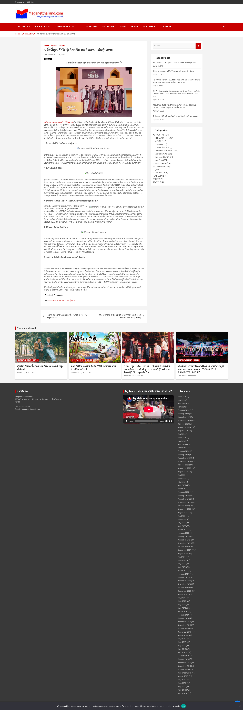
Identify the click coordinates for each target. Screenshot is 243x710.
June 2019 (182, 642)
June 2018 (182, 683)
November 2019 (184, 625)
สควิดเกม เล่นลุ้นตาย (67, 300)
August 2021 (183, 553)
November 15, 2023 (78, 373)
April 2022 (182, 526)
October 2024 (183, 424)
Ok (183, 706)
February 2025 (183, 410)
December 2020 (184, 581)
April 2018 (182, 690)
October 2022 (183, 506)
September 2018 (184, 673)
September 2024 (184, 427)
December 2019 (184, 622)
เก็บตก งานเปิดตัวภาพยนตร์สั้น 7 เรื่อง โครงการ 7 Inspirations (67, 316)
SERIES (62, 45)
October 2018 (183, 669)
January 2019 (183, 659)
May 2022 (182, 523)
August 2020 (183, 594)
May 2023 (182, 482)
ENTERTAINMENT (63, 27)
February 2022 (183, 533)
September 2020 (184, 591)
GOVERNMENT (150, 27)
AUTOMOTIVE (24, 27)
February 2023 (183, 492)
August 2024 (183, 431)
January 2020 (183, 618)
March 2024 (182, 448)
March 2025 (182, 407)
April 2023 (182, 485)
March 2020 (182, 611)
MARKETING (91, 27)
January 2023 (183, 495)
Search (198, 46)
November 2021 (184, 543)
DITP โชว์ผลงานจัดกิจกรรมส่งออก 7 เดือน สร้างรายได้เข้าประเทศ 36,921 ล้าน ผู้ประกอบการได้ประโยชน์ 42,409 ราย (176, 94)
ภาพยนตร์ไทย (161, 154)
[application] (148, 409)
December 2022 (184, 499)
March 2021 (182, 570)
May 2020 (182, 605)
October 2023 (183, 465)
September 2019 (184, 632)
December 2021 (184, 540)
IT (79, 27)
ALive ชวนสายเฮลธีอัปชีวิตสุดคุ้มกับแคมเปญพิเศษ (173, 71)
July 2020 (181, 598)
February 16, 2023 (131, 376)
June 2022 (182, 519)
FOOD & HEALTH (42, 27)
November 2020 (184, 584)
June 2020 (182, 601)
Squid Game (53, 300)
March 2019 (182, 652)
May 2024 (182, 441)
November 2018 (184, 666)
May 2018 (182, 686)
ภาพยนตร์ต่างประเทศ (164, 151)
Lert (63, 55)
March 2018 (182, 693)
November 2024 (184, 420)
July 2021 (181, 557)
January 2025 (183, 414)
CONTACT (166, 27)
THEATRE (159, 144)
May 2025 (182, 400)
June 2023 (182, 478)
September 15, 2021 (52, 55)
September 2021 (184, 550)
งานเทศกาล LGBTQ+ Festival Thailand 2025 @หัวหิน (174, 63)
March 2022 (182, 529)
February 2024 (183, 451)
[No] (240, 706)
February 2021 (183, 574)
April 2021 (182, 567)
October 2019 (183, 628)
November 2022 (184, 502)
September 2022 (184, 509)
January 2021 (183, 577)
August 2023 (183, 472)
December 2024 (184, 417)
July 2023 (181, 475)
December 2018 (184, 662)
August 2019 (183, 635)
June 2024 (182, 437)
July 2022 (181, 516)
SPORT (122, 27)
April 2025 (182, 403)
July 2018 (181, 680)
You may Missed (26, 328)
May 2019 (182, 645)
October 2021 (183, 547)
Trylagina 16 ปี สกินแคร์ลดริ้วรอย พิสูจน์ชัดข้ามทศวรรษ (175, 116)
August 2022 (183, 512)
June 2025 (182, 396)
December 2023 (184, 458)
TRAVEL (134, 27)
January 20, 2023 (185, 376)
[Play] (126, 421)
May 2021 (182, 564)
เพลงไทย (159, 160)
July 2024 (181, 434)
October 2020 (183, 587)
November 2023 (184, 461)
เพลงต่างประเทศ (162, 157)
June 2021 (182, 560)
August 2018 (183, 676)
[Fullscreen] (170, 421)
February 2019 (183, 656)
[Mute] (166, 421)
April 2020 (182, 608)
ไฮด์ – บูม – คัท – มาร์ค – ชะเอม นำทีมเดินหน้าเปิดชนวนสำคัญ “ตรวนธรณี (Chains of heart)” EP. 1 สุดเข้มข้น (147, 369)
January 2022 (183, 536)
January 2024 (183, 454)
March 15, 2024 (23, 373)
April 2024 (182, 444)
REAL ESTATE (108, 27)
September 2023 (184, 468)
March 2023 (182, 489)
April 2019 (182, 649)
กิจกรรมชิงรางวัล (162, 147)
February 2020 (183, 615)
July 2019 (181, 639)
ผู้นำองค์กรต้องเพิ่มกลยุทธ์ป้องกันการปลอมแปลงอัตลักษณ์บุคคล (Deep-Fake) (120, 316)
